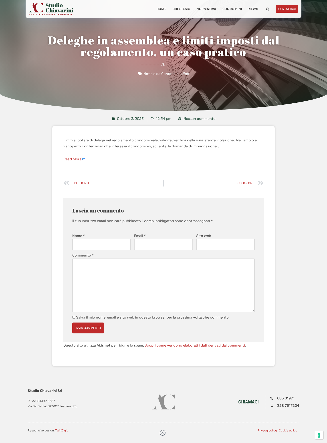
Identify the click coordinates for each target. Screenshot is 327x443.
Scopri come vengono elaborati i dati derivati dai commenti (195, 345)
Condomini (232, 9)
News (253, 9)
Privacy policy (267, 430)
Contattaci (287, 9)
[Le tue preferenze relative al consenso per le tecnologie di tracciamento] (319, 435)
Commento (83, 255)
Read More (72, 159)
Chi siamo (181, 9)
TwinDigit (61, 430)
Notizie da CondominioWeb (166, 73)
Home (161, 9)
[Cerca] (267, 9)
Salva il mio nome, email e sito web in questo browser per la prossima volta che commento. (153, 317)
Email (140, 235)
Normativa (206, 9)
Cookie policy (288, 430)
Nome (78, 235)
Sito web (203, 235)
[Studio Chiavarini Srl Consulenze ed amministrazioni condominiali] (51, 9)
